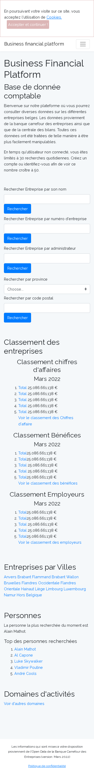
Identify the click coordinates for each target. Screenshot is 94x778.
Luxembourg (75, 589)
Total (22, 387)
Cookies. (54, 17)
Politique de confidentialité (47, 766)
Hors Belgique (29, 595)
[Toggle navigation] (83, 44)
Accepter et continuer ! (28, 24)
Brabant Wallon (65, 577)
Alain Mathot (25, 649)
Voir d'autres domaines (24, 703)
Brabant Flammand (34, 577)
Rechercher (17, 209)
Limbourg (54, 589)
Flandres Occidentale (41, 583)
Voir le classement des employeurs (49, 542)
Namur (10, 595)
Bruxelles (12, 583)
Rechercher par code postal (28, 298)
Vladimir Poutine (28, 667)
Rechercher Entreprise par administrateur (40, 248)
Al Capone (23, 655)
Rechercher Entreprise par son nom (35, 189)
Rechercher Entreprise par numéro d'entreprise (45, 218)
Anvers (10, 577)
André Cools (25, 673)
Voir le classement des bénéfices (48, 483)
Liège (40, 589)
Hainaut (27, 589)
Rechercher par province (26, 279)
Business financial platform (34, 44)
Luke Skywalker (28, 661)
